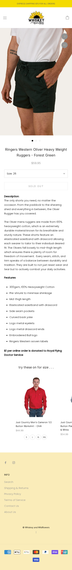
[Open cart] (67, 17)
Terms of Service (15, 500)
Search (8, 482)
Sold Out (36, 186)
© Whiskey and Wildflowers (36, 527)
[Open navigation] (5, 17)
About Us (10, 512)
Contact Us (11, 506)
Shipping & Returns (16, 488)
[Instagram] (13, 462)
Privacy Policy (12, 494)
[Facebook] (5, 462)
